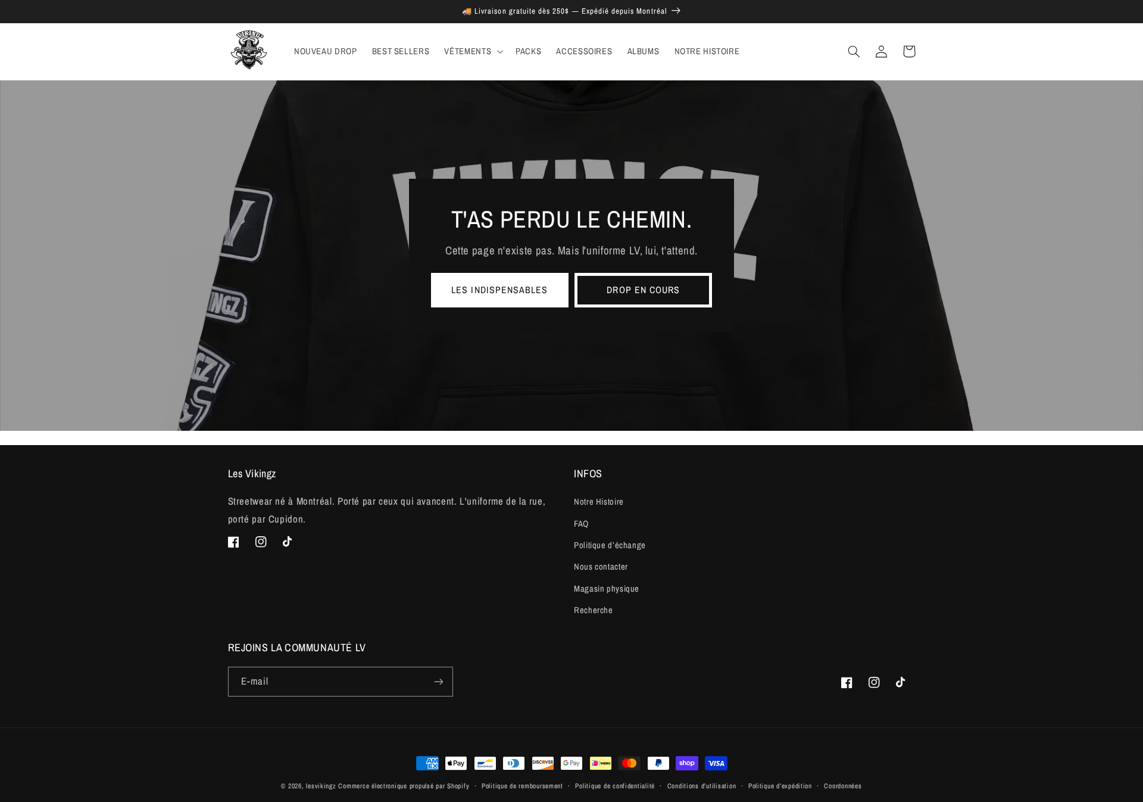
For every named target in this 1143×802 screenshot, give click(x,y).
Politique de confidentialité (615, 786)
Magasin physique (606, 589)
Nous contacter (601, 567)
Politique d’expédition (780, 786)
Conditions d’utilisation (701, 786)
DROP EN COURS (643, 290)
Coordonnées (842, 786)
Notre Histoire (599, 502)
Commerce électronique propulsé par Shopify (403, 786)
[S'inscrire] (438, 681)
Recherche (593, 610)
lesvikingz (321, 786)
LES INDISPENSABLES (499, 290)
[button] (472, 51)
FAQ (581, 524)
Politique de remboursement (522, 786)
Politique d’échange (610, 545)
